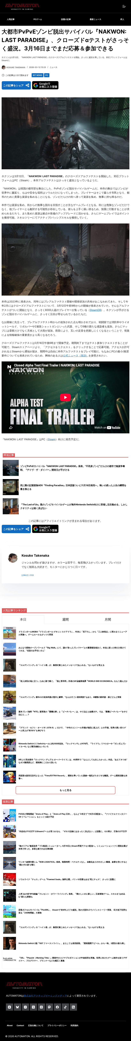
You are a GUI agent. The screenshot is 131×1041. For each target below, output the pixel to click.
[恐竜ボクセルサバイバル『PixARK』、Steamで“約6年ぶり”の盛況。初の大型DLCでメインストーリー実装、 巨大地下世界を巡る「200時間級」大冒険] (9, 911)
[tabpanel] (65, 709)
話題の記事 (66, 19)
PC (46, 75)
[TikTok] (65, 1007)
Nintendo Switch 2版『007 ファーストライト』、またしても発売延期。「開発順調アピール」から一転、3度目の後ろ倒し (72, 943)
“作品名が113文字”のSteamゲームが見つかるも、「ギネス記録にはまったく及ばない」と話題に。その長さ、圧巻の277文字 (73, 831)
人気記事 (11, 19)
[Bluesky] (17, 1007)
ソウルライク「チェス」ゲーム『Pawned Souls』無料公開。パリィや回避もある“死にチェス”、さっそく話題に (67, 879)
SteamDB (95, 310)
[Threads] (41, 1007)
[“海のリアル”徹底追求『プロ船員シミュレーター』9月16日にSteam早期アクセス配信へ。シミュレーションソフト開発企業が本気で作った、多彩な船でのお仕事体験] (9, 847)
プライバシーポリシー (57, 1025)
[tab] (23, 619)
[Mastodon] (49, 1007)
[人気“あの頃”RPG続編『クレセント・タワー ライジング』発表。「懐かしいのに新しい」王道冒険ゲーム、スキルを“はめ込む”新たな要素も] (9, 895)
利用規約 (74, 1025)
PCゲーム (38, 19)
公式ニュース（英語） (76, 355)
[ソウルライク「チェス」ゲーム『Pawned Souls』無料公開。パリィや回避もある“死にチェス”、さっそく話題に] (9, 879)
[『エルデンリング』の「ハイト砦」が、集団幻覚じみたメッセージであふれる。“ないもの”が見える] (9, 927)
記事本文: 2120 (28, 575)
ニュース (53, 67)
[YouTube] (9, 1007)
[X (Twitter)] (33, 1007)
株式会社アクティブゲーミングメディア (45, 995)
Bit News (37, 75)
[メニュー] (124, 6)
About (10, 1025)
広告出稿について (35, 1025)
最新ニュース (95, 19)
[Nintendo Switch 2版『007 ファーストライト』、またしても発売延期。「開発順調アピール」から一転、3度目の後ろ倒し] (9, 943)
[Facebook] (57, 1007)
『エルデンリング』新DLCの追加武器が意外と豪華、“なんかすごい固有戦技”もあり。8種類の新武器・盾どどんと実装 (70, 697)
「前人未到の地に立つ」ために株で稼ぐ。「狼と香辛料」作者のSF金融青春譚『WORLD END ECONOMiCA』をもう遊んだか (73, 681)
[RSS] (73, 1007)
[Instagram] (25, 1007)
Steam (51, 439)
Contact (20, 1025)
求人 (122, 19)
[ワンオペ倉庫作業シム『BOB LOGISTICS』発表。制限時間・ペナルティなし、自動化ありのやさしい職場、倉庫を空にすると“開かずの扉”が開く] (9, 863)
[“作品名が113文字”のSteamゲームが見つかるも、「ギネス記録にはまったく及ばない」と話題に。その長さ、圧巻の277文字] (9, 831)
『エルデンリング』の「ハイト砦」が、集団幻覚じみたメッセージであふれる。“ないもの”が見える (61, 665)
